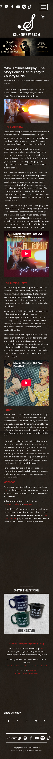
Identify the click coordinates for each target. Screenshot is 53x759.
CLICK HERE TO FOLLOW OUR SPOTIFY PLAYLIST (26, 666)
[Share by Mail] (44, 721)
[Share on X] (17, 721)
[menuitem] (44, 7)
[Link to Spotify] (24, 7)
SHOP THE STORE (26, 590)
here (6, 490)
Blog (23, 80)
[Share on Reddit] (35, 721)
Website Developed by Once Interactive (26, 751)
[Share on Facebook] (8, 721)
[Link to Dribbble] (30, 7)
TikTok (17, 674)
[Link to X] (7, 7)
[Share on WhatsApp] (26, 721)
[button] (26, 47)
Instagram (8, 504)
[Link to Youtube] (18, 7)
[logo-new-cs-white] (26, 22)
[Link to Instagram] (19, 738)
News (28, 80)
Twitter (17, 504)
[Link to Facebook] (12, 7)
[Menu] (43, 7)
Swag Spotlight (36, 80)
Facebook (28, 504)
